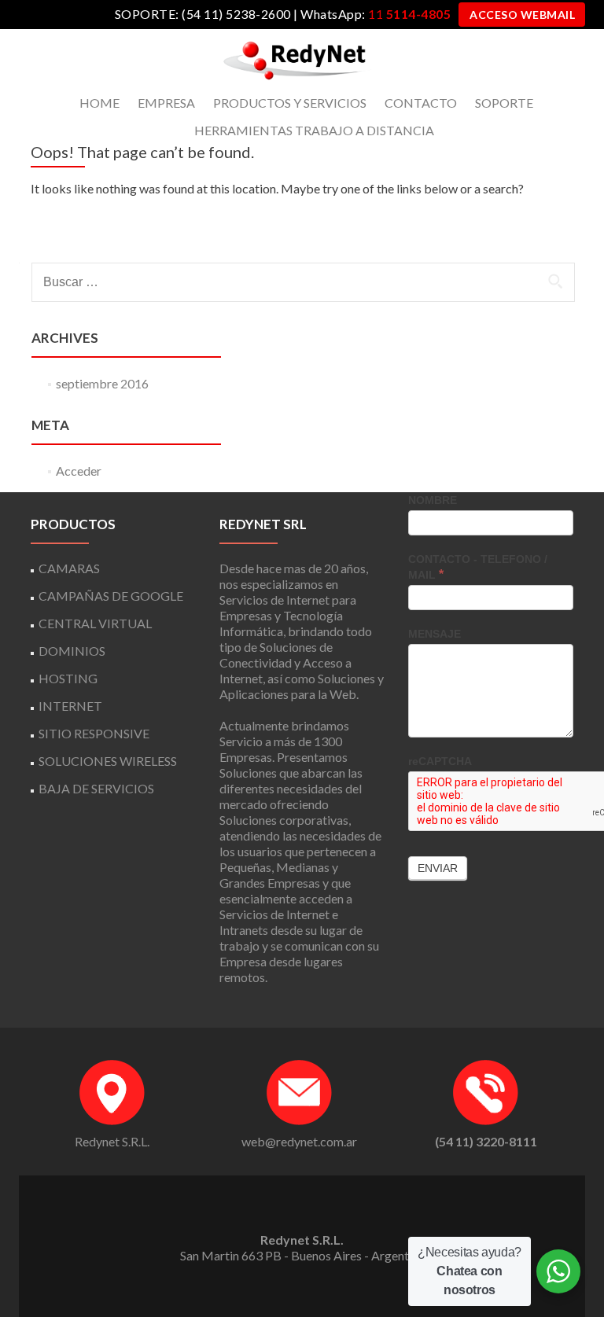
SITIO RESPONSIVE (94, 733)
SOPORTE (504, 102)
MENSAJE (434, 633)
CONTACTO (421, 102)
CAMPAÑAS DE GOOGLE (111, 595)
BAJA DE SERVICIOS (96, 788)
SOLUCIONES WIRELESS (108, 760)
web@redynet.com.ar (299, 1141)
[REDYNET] (296, 59)
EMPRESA (166, 102)
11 (409, 13)
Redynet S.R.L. (112, 1141)
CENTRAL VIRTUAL (95, 623)
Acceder (78, 470)
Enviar (438, 868)
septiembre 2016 (102, 383)
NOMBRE (432, 500)
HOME (99, 102)
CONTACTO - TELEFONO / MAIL (477, 567)
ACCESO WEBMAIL (522, 14)
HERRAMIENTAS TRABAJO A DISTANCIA (314, 130)
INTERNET (70, 705)
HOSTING (68, 678)
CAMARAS (69, 568)
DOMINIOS (72, 650)
